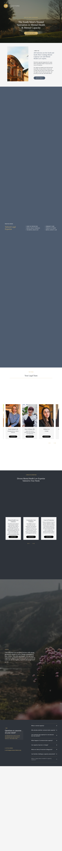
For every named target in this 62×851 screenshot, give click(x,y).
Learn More (13, 436)
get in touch (39, 78)
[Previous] (50, 443)
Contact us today (31, 33)
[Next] (54, 443)
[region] (31, 421)
